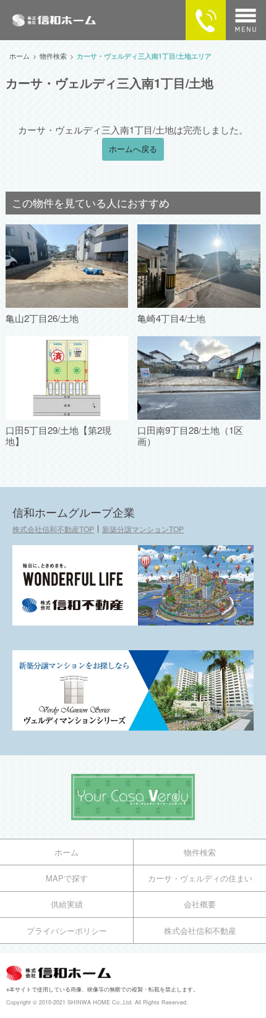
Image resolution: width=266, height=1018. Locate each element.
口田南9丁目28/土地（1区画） (190, 435)
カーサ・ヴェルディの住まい (200, 878)
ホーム (66, 852)
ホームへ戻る (133, 149)
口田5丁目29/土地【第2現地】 (58, 435)
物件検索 (200, 852)
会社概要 (200, 904)
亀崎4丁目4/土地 (171, 318)
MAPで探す (67, 878)
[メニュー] (246, 20)
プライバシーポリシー (67, 930)
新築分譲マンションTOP (143, 529)
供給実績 (67, 904)
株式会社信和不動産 (200, 930)
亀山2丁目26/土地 (42, 318)
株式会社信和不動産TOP (53, 529)
